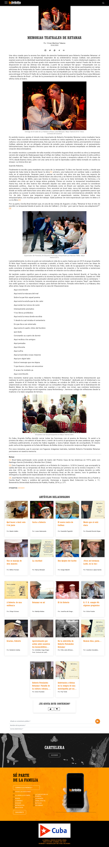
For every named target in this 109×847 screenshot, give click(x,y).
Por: (45, 43)
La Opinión (39, 798)
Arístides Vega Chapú (42, 650)
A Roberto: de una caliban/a (14, 604)
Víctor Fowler (90, 611)
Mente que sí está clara (90, 523)
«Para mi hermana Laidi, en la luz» (91, 562)
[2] (19, 200)
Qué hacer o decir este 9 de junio (16, 523)
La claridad (37, 560)
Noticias (38, 803)
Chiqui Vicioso (14, 611)
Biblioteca (19, 807)
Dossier (21, 488)
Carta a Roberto (39, 522)
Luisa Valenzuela (40, 531)
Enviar (97, 721)
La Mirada (19, 800)
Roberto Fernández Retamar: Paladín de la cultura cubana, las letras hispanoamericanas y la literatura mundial (41, 685)
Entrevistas (19, 805)
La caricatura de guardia (41, 795)
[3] (10, 208)
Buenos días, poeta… (92, 641)
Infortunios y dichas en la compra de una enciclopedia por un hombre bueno (66, 685)
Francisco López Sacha (93, 570)
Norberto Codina (15, 650)
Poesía (17, 798)
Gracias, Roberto (14, 641)
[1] (51, 172)
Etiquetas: (13, 488)
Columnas (39, 805)
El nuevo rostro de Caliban (65, 523)
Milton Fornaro (14, 570)
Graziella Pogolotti (67, 531)
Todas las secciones (23, 791)
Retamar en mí (38, 602)
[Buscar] (103, 3)
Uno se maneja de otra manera (14, 562)
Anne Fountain (39, 692)
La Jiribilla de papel (22, 795)
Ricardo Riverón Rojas (93, 531)
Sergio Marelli (65, 570)
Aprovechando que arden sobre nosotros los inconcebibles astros (41, 644)
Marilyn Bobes (39, 611)
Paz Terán (64, 692)
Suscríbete (19, 812)
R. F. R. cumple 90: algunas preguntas (91, 604)
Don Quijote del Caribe (67, 560)
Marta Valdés (14, 531)
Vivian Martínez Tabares (56, 43)
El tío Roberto (63, 602)
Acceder (54, 755)
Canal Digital (40, 800)
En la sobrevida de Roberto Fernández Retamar (66, 644)
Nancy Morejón (40, 570)
